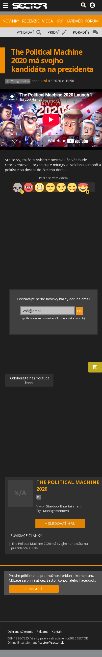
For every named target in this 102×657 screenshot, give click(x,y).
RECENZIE (30, 21)
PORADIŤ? (81, 32)
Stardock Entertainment (63, 506)
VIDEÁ (47, 21)
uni (44, 80)
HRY (59, 21)
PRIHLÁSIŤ (33, 589)
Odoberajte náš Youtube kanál (29, 380)
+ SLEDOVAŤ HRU (60, 523)
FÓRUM (92, 21)
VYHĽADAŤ (25, 32)
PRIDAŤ (54, 32)
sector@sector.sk (51, 642)
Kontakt (57, 632)
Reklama (43, 632)
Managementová (56, 510)
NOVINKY (10, 21)
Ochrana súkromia (20, 632)
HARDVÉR (73, 21)
